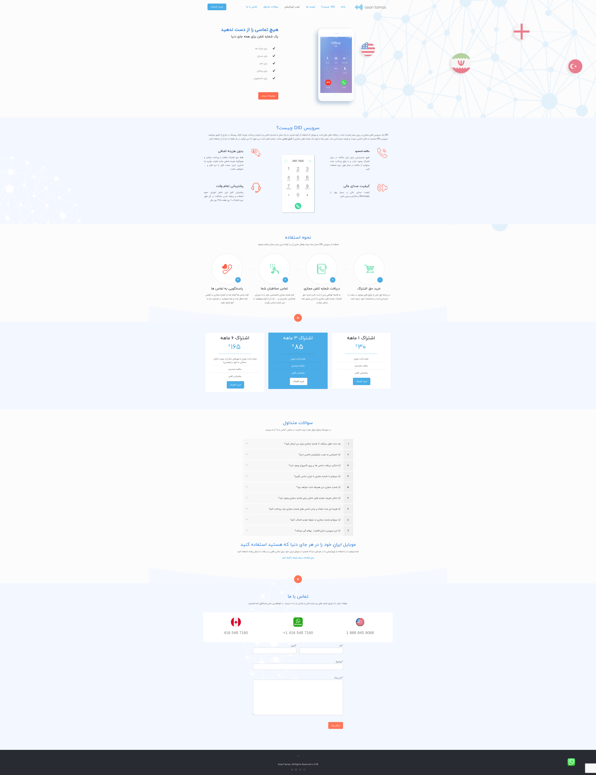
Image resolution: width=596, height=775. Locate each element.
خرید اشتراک (217, 7)
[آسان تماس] (370, 7)
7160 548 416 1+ (298, 633)
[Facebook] (300, 770)
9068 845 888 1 (360, 633)
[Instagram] (296, 770)
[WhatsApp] (304, 770)
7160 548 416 (236, 633)
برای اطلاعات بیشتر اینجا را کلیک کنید (298, 557)
